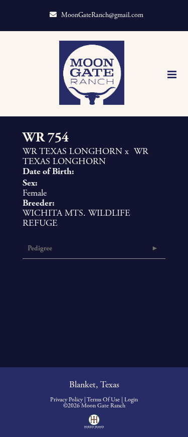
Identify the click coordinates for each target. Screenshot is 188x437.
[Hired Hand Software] (94, 425)
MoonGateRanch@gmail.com (102, 15)
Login (131, 399)
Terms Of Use (103, 399)
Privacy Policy (66, 399)
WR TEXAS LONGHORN (72, 151)
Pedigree (40, 248)
